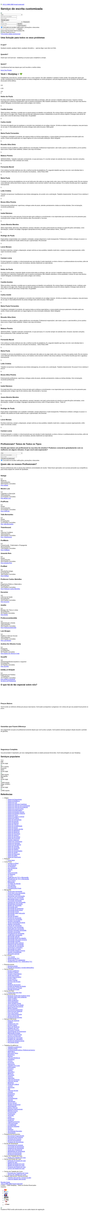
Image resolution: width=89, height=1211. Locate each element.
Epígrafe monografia (14, 932)
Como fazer (11, 860)
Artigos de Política (13, 818)
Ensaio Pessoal (12, 980)
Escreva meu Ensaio (14, 981)
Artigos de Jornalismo (14, 844)
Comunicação (12, 1112)
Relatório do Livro (13, 1028)
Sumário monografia (14, 921)
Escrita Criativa (12, 1025)
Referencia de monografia (16, 944)
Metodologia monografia (15, 904)
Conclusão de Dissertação (16, 1146)
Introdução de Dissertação (16, 1148)
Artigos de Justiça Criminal (16, 816)
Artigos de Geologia (14, 843)
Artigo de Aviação (13, 821)
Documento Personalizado (16, 1136)
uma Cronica (12, 880)
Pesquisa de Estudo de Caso (17, 1167)
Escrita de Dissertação (15, 1154)
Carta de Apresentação (15, 1034)
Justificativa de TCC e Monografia (18, 877)
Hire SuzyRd (5, 666)
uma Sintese (11, 885)
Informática (11, 1072)
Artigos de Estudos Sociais (16, 812)
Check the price (22, 25)
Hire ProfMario (5, 550)
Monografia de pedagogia (15, 908)
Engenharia (11, 1093)
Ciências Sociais (13, 1081)
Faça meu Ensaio (13, 1013)
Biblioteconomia (13, 1111)
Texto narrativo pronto (14, 1003)
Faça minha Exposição (15, 1014)
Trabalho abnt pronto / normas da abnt (19, 1177)
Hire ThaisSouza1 (6, 537)
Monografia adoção (14, 936)
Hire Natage (4, 485)
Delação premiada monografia (17, 930)
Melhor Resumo (12, 1008)
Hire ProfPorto (5, 511)
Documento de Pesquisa (15, 1137)
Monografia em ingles (14, 949)
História (10, 1070)
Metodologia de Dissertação (16, 1151)
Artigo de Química (13, 835)
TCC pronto (11, 957)
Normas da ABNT (13, 916)
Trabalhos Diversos (14, 1122)
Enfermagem (12, 1067)
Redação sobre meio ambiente (17, 997)
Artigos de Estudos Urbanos (16, 813)
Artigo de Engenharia (14, 857)
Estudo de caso (12, 1162)
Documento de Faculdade (16, 1005)
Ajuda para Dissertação (15, 1150)
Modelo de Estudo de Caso (16, 1165)
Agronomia (11, 1087)
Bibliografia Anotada (14, 1033)
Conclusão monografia (15, 901)
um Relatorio (12, 866)
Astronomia (11, 1064)
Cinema (10, 1061)
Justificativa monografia (15, 935)
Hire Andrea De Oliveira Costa (10, 653)
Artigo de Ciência (13, 824)
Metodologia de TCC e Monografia (18, 879)
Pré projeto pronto (13, 1042)
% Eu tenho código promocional (10, 34)
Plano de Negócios (13, 1027)
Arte (9, 1089)
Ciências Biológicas (14, 1058)
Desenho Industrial (13, 1126)
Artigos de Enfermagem (15, 810)
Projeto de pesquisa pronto (16, 1041)
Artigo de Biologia (13, 823)
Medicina (10, 1073)
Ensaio (10, 983)
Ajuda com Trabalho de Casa (17, 1157)
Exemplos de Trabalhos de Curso (18, 1173)
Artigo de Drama (13, 827)
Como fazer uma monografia (16, 893)
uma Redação (12, 865)
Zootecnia (11, 1120)
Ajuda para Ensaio (13, 975)
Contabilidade (12, 1125)
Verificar (20, 29)
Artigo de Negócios (13, 832)
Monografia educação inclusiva (17, 940)
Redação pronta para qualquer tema (19, 995)
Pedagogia (11, 1118)
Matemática (11, 1051)
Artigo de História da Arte (15, 829)
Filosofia (10, 1097)
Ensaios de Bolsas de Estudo (17, 986)
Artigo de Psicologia (14, 834)
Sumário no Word (13, 863)
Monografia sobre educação (16, 913)
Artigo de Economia (14, 838)
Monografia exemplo (14, 941)
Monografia (11, 915)
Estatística (11, 1095)
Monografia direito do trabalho (17, 938)
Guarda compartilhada (14, 952)
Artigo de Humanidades (15, 851)
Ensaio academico (13, 971)
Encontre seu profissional (7, 458)
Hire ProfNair (5, 576)
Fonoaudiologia (12, 1098)
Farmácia (10, 1069)
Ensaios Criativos (13, 972)
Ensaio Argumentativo (14, 977)
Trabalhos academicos (15, 1047)
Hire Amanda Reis (6, 563)
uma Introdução (12, 868)
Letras (9, 1117)
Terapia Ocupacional (14, 1104)
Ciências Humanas (13, 1079)
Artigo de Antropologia (14, 819)
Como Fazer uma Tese (15, 992)
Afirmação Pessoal (13, 1030)
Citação (10, 869)
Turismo (10, 1086)
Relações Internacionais (15, 1109)
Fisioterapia (11, 1114)
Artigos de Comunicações (16, 809)
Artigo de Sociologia (14, 837)
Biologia (10, 1056)
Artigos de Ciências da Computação (19, 805)
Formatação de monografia (16, 933)
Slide (9, 871)
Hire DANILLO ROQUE (8, 679)
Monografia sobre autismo (16, 943)
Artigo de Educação (14, 854)
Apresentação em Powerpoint (17, 1031)
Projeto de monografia (14, 918)
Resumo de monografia (15, 919)
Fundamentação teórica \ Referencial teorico (21, 1050)
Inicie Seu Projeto (6, 70)
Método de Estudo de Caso (16, 1164)
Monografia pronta (13, 911)
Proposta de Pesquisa (14, 1139)
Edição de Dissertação (15, 1153)
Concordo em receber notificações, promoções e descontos (21, 27)
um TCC (10, 876)
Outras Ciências (13, 1107)
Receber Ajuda (5, 1182)
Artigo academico (13, 1000)
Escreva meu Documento (15, 1006)
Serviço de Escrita (13, 1016)
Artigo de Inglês (12, 855)
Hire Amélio (4, 614)
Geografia (11, 1115)
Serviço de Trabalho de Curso (17, 1174)
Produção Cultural (13, 1084)
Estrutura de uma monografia (16, 902)
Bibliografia (11, 882)
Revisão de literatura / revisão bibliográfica (21, 967)
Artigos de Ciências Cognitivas (17, 804)
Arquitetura (11, 1059)
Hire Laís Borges (6, 640)
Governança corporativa (15, 947)
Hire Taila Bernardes (7, 524)
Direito (10, 1128)
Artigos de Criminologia (15, 841)
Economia (11, 1062)
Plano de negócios (13, 1020)
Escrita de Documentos (15, 1017)
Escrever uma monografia (15, 927)
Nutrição (10, 1100)
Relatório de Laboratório (15, 1039)
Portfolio (10, 1022)
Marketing (11, 1083)
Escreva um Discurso (14, 1036)
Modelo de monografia (14, 905)
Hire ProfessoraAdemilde (8, 627)
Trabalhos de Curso (14, 1065)
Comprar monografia (14, 894)
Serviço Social (12, 1103)
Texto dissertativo (13, 1002)
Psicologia (11, 1075)
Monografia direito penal (15, 910)
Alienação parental (13, 954)
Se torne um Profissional (8, 681)
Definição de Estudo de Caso (17, 1160)
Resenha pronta (13, 966)
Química (10, 1076)
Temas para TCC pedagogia (16, 960)
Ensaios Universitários (15, 974)
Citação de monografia (15, 925)
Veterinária (11, 1078)
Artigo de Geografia (14, 848)
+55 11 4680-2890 (8, 4)
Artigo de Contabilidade (15, 826)
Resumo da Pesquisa (14, 1140)
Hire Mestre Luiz (6, 498)
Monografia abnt (13, 907)
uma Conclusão (12, 872)
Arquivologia (11, 1132)
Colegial (10, 1092)
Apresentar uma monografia (16, 896)
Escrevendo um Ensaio (15, 988)
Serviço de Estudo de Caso (16, 1168)
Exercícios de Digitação (15, 1011)
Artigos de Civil (12, 802)
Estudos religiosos (13, 840)
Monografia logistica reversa (16, 950)
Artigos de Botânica (14, 801)
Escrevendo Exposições (15, 1009)
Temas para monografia (15, 891)
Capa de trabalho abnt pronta (17, 1179)
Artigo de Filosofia (13, 846)
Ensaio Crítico (12, 978)
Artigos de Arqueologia (15, 799)
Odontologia (11, 1101)
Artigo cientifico (12, 999)
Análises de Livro (13, 1023)
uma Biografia (12, 887)
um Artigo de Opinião (14, 883)
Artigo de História (13, 849)
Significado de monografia (16, 946)
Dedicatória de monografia (16, 929)
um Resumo (11, 874)
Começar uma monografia (16, 897)
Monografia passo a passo (16, 899)
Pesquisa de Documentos (16, 1142)
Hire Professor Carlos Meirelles (10, 589)
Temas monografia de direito (16, 922)
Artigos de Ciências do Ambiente (18, 807)
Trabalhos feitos (12, 1048)
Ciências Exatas (13, 1123)
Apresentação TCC (14, 958)
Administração (12, 1106)
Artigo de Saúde (13, 852)
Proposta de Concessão (15, 1038)
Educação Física (13, 1053)
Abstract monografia (14, 924)
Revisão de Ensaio (13, 989)
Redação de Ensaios (14, 985)
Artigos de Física (13, 815)
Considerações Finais (14, 888)
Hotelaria (10, 1129)
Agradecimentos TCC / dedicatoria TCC (20, 961)
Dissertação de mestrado (15, 1145)
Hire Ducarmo (5, 601)
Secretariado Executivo (15, 1131)
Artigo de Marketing (14, 830)
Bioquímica (11, 1054)
